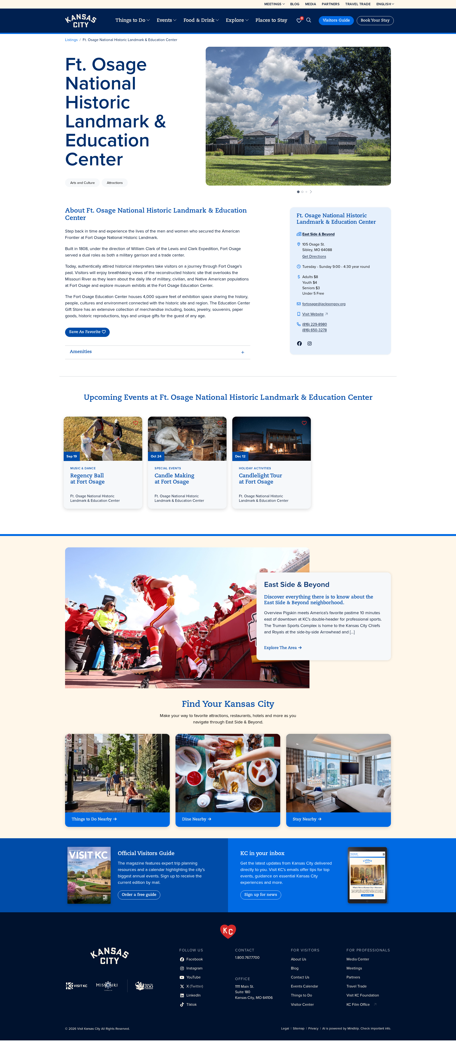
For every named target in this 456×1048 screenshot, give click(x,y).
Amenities (81, 352)
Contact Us (300, 977)
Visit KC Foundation (363, 995)
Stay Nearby (305, 819)
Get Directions (314, 256)
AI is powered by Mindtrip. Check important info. (356, 1028)
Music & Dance (83, 468)
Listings (71, 39)
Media (310, 4)
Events (164, 20)
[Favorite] (135, 423)
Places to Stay (271, 20)
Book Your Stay (375, 21)
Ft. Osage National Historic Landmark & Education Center (130, 39)
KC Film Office (358, 1004)
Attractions (115, 182)
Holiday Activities (255, 468)
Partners (331, 4)
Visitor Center (302, 1004)
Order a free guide (139, 895)
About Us (298, 959)
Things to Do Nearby (92, 819)
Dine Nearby (194, 819)
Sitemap (298, 1028)
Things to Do (130, 20)
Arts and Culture (82, 182)
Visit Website (313, 314)
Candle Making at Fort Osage (174, 479)
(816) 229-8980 (314, 324)
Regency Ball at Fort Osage (87, 479)
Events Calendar (304, 986)
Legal (285, 1028)
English (383, 4)
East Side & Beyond (318, 234)
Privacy (313, 1028)
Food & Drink (199, 20)
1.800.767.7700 (247, 957)
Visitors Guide (336, 21)
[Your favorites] (299, 21)
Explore (235, 20)
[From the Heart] (228, 932)
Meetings (273, 4)
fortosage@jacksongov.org (324, 304)
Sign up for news (260, 895)
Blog (294, 4)
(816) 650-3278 (314, 330)
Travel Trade (357, 4)
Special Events (168, 468)
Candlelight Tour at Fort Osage (260, 479)
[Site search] (309, 21)
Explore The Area (280, 648)
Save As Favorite (84, 332)
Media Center (358, 959)
